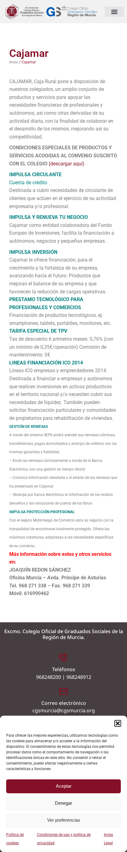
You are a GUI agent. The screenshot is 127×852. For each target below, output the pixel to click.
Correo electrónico (63, 703)
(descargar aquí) (66, 164)
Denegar (63, 803)
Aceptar (64, 786)
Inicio (13, 62)
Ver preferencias (63, 820)
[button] (118, 723)
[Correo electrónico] (63, 691)
